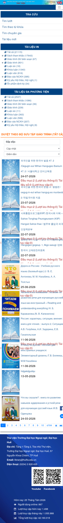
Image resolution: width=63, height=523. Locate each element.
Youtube (36, 489)
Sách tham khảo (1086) (19, 100)
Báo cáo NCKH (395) (18, 76)
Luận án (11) (13, 111)
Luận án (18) (13, 66)
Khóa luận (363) (15, 114)
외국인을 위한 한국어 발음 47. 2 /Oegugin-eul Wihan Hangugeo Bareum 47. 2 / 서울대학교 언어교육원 (41, 166)
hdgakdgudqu (28, 371)
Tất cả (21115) (14, 52)
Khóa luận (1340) (16, 69)
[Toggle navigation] (59, 7)
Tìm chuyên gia (12, 33)
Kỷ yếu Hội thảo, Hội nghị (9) (22, 125)
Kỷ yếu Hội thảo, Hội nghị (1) (22, 80)
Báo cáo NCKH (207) (18, 121)
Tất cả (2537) (14, 97)
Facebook (49, 489)
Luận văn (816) (15, 73)
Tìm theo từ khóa (12, 27)
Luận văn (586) (15, 118)
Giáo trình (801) (15, 62)
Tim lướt (7, 21)
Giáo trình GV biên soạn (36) (22, 104)
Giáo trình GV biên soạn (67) (22, 59)
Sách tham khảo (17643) (20, 55)
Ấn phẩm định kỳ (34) (18, 83)
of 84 (49, 425)
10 (42, 425)
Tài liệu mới (9, 39)
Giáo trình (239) (15, 107)
